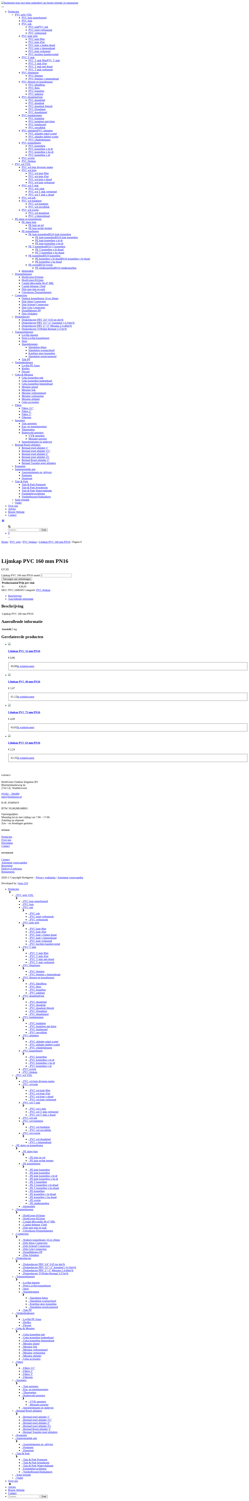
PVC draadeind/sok (32, 97)
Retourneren (8, 871)
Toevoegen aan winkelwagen (17, 579)
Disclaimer (7, 843)
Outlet (18, 502)
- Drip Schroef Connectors (36, 1246)
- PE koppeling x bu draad (42, 1197)
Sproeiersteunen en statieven (37, 441)
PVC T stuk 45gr (37, 63)
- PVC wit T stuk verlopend (43, 1111)
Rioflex (26, 368)
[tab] (128, 595)
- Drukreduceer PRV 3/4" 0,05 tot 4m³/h (43, 1264)
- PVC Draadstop (37, 1011)
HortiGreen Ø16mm (32, 277)
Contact (12, 515)
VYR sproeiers (36, 435)
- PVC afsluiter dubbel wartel (44, 1044)
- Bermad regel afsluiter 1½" (37, 1419)
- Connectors (22, 1233)
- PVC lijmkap (29, 1072)
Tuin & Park (21, 481)
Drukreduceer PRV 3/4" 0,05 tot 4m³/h (42, 319)
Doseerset (27, 478)
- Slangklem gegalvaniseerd (43, 1307)
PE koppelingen (30, 231)
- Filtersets (27, 1377)
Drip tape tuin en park (33, 289)
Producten (13, 11)
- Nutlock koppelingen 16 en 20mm (41, 1239)
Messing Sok (29, 389)
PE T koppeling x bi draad (49, 249)
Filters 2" (27, 411)
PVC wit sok (29, 197)
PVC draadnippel (37, 112)
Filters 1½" (28, 408)
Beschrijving (15, 595)
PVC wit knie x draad (40, 179)
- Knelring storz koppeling (42, 1304)
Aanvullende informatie (20, 598)
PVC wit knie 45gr (38, 176)
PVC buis (27, 20)
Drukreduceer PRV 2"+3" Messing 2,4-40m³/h (47, 325)
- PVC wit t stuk (37, 1108)
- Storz (25, 1288)
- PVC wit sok (29, 1117)
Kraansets (20, 466)
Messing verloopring (33, 396)
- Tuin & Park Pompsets (34, 1459)
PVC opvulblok (36, 127)
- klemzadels (28, 1206)
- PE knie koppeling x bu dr (43, 1178)
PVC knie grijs (30, 36)
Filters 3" (27, 414)
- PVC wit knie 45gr (39, 1093)
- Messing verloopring (33, 1352)
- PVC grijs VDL (24, 895)
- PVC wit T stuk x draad (42, 1114)
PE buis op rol (36, 225)
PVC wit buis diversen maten (37, 167)
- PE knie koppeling (39, 1169)
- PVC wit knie (30, 1084)
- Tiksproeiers (29, 1392)
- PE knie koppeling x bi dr (42, 1175)
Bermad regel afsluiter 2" (35, 454)
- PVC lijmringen (31, 965)
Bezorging (7, 865)
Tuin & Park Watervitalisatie (37, 490)
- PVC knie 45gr (37, 931)
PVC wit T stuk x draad (41, 194)
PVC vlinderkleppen (39, 139)
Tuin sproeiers (29, 423)
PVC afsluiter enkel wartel (42, 133)
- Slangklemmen (30, 1291)
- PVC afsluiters (30, 1035)
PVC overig (28, 158)
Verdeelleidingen (24, 362)
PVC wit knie (29, 170)
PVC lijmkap (29, 161)
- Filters (19, 1361)
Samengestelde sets (25, 469)
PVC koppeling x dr (39, 155)
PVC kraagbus (36, 90)
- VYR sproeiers (37, 1401)
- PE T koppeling (37, 1181)
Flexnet (26, 371)
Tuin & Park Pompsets (34, 484)
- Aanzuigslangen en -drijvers (37, 1444)
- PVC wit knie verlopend (42, 1099)
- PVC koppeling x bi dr (41, 1059)
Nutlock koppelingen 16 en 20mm (40, 298)
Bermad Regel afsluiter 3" (35, 460)
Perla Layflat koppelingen (35, 338)
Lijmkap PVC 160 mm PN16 (54, 542)
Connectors (21, 295)
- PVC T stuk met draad (41, 959)
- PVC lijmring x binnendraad (44, 974)
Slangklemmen (30, 344)
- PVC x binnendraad (39, 1142)
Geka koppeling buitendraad (37, 380)
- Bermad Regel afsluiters (28, 1410)
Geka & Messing (24, 374)
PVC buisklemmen (32, 115)
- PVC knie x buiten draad (42, 934)
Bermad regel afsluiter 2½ (35, 457)
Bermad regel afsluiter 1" (35, 447)
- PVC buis (28, 904)
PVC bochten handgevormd (43, 54)
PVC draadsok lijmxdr (40, 106)
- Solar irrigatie (23, 1474)
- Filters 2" (27, 1371)
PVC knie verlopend (39, 51)
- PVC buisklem (37, 1023)
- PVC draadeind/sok (33, 995)
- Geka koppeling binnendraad (38, 1340)
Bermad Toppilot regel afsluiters (39, 463)
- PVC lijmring (36, 971)
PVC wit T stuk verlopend (42, 191)
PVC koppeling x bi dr (40, 148)
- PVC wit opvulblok (39, 1130)
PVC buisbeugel (37, 124)
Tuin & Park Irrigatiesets (35, 487)
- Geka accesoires (31, 1358)
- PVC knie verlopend (40, 940)
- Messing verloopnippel (35, 1349)
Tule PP (26, 359)
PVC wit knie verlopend (41, 182)
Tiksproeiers (28, 429)
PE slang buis (29, 222)
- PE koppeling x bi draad (42, 1194)
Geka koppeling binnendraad (37, 383)
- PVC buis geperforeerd (35, 901)
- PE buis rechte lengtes (41, 1160)
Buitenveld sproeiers (33, 432)
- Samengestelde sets (26, 1438)
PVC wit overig (30, 209)
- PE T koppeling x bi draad (43, 1185)
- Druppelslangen (24, 1209)
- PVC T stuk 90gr (38, 953)
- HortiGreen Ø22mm (33, 1218)
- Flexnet (26, 1325)
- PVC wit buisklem (32, 1120)
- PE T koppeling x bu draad (43, 1188)
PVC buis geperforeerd (34, 17)
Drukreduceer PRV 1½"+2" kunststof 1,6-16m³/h (48, 322)
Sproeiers (20, 420)
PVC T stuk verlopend (40, 69)
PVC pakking (35, 94)
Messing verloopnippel (34, 393)
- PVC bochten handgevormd (44, 944)
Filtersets (26, 417)
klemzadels (28, 270)
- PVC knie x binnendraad (42, 937)
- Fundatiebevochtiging (34, 1468)
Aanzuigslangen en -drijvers (37, 472)
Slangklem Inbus (37, 347)
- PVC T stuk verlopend (41, 962)
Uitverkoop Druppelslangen (36, 292)
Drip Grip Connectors (33, 307)
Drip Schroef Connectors (35, 304)
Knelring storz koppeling (41, 353)
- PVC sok (27, 907)
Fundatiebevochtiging (33, 493)
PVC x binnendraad (39, 216)
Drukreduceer (22, 316)
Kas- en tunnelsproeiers (34, 426)
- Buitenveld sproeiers (33, 1395)
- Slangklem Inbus (38, 1297)
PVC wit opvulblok (38, 206)
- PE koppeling (36, 1191)
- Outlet (19, 1477)
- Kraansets (21, 1435)
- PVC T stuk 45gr (38, 956)
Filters (18, 405)
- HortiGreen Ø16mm (33, 1215)
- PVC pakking (36, 992)
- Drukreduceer (23, 1258)
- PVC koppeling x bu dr (41, 1063)
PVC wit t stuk (36, 188)
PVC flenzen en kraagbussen (37, 81)
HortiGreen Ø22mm (32, 280)
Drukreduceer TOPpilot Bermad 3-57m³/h (44, 328)
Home (4, 542)
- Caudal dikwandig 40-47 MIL (38, 1221)
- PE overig (34, 1200)
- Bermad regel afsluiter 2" (36, 1423)
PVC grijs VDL (23, 14)
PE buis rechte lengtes (40, 228)
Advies (12, 508)
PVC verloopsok (37, 33)
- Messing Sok (29, 1346)
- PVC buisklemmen (33, 1017)
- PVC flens (34, 986)
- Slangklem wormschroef (42, 1300)
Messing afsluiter (31, 399)
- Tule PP (27, 1310)
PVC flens (34, 87)
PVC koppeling (36, 145)
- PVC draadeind (37, 1001)
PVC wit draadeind (38, 213)
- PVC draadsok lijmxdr (41, 1008)
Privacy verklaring (46, 877)
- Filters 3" (27, 1374)
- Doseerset (28, 1450)
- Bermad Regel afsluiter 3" (36, 1429)
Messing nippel (30, 386)
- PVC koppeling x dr (40, 1066)
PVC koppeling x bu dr (41, 152)
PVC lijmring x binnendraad (43, 78)
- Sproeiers (20, 1380)
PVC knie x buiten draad (41, 45)
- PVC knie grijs (30, 922)
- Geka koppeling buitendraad (38, 1337)
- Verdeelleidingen (24, 1313)
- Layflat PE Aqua (31, 1319)
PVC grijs (15, 542)
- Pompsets (27, 1447)
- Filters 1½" (28, 1368)
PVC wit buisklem (32, 200)
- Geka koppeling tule (33, 1334)
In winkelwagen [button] (25, 666)
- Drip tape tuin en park (34, 1227)
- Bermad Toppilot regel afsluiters (39, 1432)
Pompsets (27, 475)
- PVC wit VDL (23, 1075)
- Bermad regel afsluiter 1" (36, 1416)
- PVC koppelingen (32, 1050)
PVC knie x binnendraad (41, 48)
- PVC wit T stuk (31, 1102)
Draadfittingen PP (31, 310)
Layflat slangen (30, 335)
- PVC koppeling (37, 1056)
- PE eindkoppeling (38, 1203)
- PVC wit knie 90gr (39, 1090)
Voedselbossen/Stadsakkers (36, 496)
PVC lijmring (35, 75)
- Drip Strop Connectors (34, 1243)
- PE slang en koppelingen (29, 1145)
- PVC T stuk (29, 947)
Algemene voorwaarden (14, 862)
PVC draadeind (36, 100)
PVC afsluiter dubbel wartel (43, 136)
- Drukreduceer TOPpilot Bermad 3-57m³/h (45, 1273)
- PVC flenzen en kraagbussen (38, 977)
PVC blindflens (36, 84)
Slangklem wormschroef (41, 350)
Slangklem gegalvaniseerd (42, 356)
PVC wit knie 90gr (38, 173)
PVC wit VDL (23, 164)
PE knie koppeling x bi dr (49, 240)
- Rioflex (26, 1322)
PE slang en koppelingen (28, 219)
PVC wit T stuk (30, 185)
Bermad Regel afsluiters (27, 444)
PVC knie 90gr (36, 39)
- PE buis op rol (36, 1157)
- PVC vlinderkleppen (40, 1047)
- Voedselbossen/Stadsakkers (37, 1471)
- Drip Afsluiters (30, 1255)
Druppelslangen (23, 274)
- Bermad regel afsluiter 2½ (36, 1426)
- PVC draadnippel (38, 1014)
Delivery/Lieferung (11, 868)
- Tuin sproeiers (30, 1386)
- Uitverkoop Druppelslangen (37, 1230)
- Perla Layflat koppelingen (36, 1285)
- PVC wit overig (31, 1133)
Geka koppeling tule (32, 377)
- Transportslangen (25, 1276)
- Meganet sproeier (38, 1404)
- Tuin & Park (22, 1453)
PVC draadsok (36, 103)
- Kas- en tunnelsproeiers (35, 1389)
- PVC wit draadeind (39, 1139)
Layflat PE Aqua (31, 365)
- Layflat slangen (31, 1282)
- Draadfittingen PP (32, 1252)
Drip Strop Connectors (34, 301)
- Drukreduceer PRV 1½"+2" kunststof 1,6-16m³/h (49, 1267)
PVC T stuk (28, 57)
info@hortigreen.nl (11, 796)
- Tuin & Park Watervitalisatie (37, 1465)
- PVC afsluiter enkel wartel (43, 1041)
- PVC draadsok (37, 1005)
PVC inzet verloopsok (40, 29)
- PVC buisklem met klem (42, 1026)
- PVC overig (29, 1069)
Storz (24, 341)
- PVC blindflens (37, 983)
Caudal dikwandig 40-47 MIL (38, 283)
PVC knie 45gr (36, 42)
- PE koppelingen (31, 1163)
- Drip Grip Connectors (34, 1249)
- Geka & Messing (25, 1328)
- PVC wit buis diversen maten (38, 1081)
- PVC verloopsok (38, 919)
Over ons (13, 505)
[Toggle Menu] (2, 6)
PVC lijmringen (30, 72)
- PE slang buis (30, 1151)
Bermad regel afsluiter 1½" (36, 450)
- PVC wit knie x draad (40, 1096)
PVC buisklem (36, 118)
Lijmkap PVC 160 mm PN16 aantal (20, 575)
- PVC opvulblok (37, 1032)
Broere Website (16, 512)
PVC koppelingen (31, 142)
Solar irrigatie (22, 499)
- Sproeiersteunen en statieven (38, 1407)
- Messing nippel (30, 1343)
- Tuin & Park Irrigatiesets (35, 1462)
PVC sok (27, 23)
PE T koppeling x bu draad (49, 252)
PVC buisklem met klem (41, 121)
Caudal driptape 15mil (33, 286)
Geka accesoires (30, 402)
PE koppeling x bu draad (48, 261)
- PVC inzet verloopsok (41, 916)
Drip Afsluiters (29, 313)
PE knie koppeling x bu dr (49, 243)
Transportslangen (24, 332)
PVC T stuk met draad (40, 66)
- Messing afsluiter (31, 1355)
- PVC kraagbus (37, 989)
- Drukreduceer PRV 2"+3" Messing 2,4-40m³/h (47, 1270)
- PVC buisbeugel (38, 1029)
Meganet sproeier (37, 438)
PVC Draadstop (37, 109)
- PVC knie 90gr (37, 928)
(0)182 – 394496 (10, 793)
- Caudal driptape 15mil (34, 1224)
